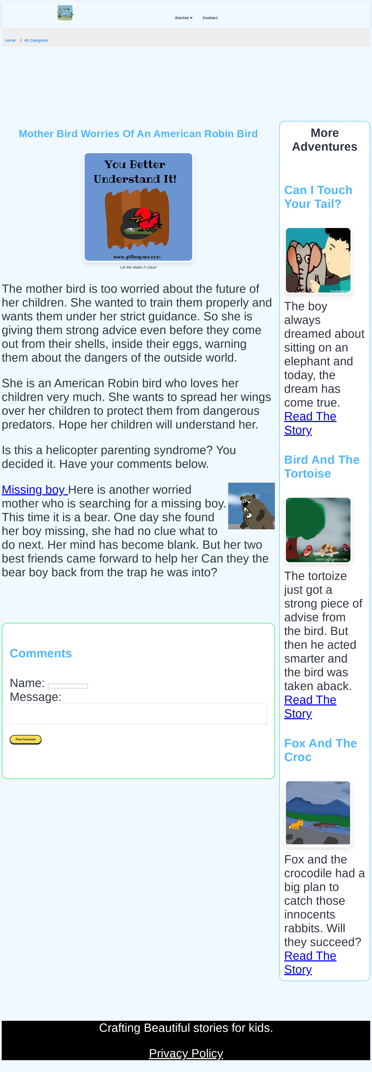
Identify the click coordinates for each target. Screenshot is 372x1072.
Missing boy (35, 489)
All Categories (36, 40)
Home (10, 40)
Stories (182, 18)
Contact (210, 18)
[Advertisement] (186, 89)
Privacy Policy (186, 1053)
